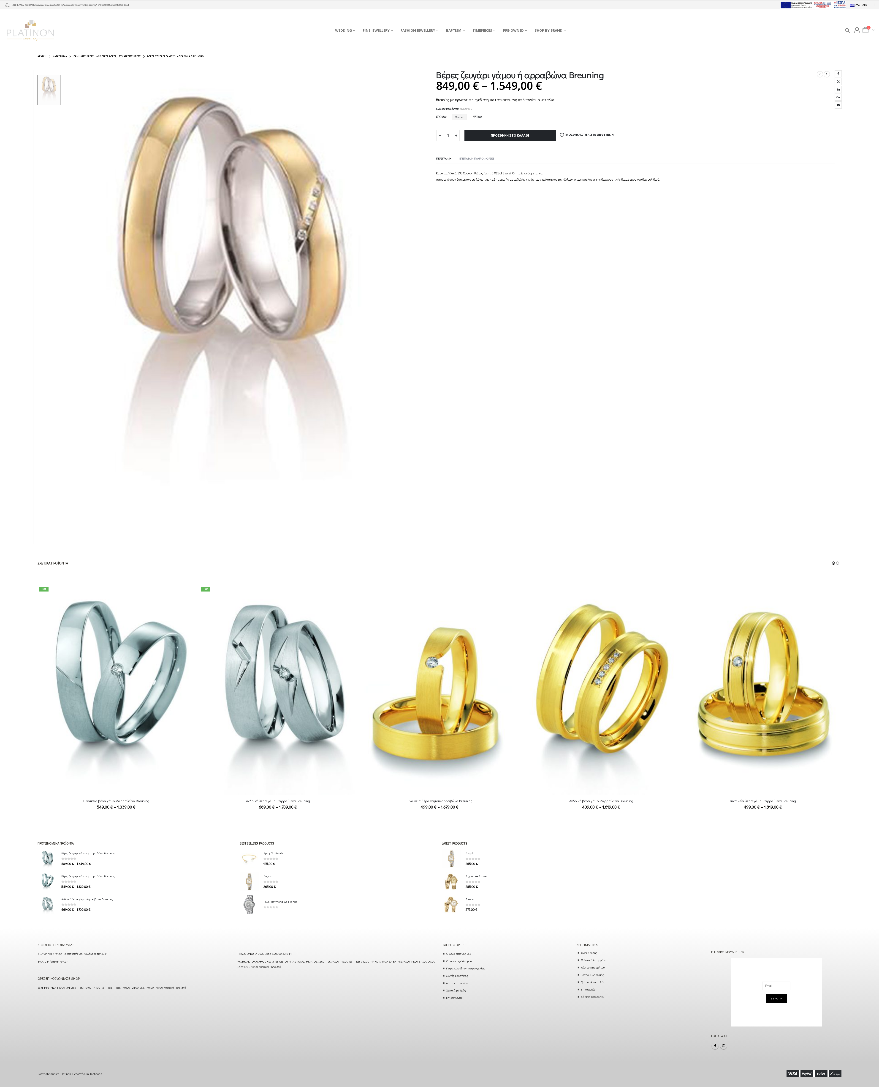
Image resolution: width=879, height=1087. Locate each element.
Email (838, 105)
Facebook (838, 73)
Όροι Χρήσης (589, 953)
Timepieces (482, 30)
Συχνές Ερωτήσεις (457, 975)
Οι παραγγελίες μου (459, 961)
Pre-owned (513, 30)
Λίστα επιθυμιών (457, 983)
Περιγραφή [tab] (443, 158)
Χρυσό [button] (459, 117)
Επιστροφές (588, 989)
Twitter (838, 81)
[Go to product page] (277, 690)
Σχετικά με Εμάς (456, 990)
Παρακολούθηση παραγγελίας (465, 968)
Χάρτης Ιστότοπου (592, 997)
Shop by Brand (548, 30)
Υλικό (477, 117)
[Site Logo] (30, 30)
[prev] (820, 74)
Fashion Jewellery (418, 30)
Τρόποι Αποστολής (593, 982)
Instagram (723, 1045)
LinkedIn (838, 89)
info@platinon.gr (57, 961)
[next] (827, 74)
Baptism (453, 30)
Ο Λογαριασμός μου (458, 953)
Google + (838, 97)
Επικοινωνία (454, 997)
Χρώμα (441, 117)
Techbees (96, 1074)
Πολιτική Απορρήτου (594, 960)
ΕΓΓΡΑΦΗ (776, 998)
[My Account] (857, 30)
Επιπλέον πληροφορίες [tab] (476, 158)
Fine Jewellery (376, 30)
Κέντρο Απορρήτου (593, 967)
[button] (847, 30)
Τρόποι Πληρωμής (592, 975)
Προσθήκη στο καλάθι (510, 135)
